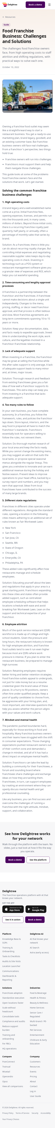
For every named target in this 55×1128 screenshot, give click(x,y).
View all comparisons (12, 1086)
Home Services (37, 1007)
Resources (10, 17)
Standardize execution (13, 997)
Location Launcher (11, 966)
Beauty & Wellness (39, 1002)
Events (33, 1071)
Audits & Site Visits (11, 961)
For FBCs (6, 1043)
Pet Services (36, 1030)
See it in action (12, 919)
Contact (33, 1086)
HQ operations (9, 1048)
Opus (5, 1081)
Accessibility (46, 1113)
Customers (35, 1061)
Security (35, 1113)
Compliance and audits (13, 1021)
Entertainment (37, 1035)
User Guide (35, 1096)
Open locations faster (12, 1002)
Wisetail (6, 1071)
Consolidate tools (10, 1016)
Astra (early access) (39, 952)
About (33, 1081)
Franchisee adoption (12, 993)
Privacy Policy (7, 1113)
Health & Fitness (38, 997)
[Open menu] (49, 4)
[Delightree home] (9, 5)
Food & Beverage (38, 993)
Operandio (7, 1076)
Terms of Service (22, 1113)
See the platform (38, 859)
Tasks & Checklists (11, 956)
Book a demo (35, 4)
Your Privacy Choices (10, 1119)
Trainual (6, 1066)
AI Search (34, 947)
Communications (10, 971)
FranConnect (8, 1061)
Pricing (33, 1076)
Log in (33, 1091)
